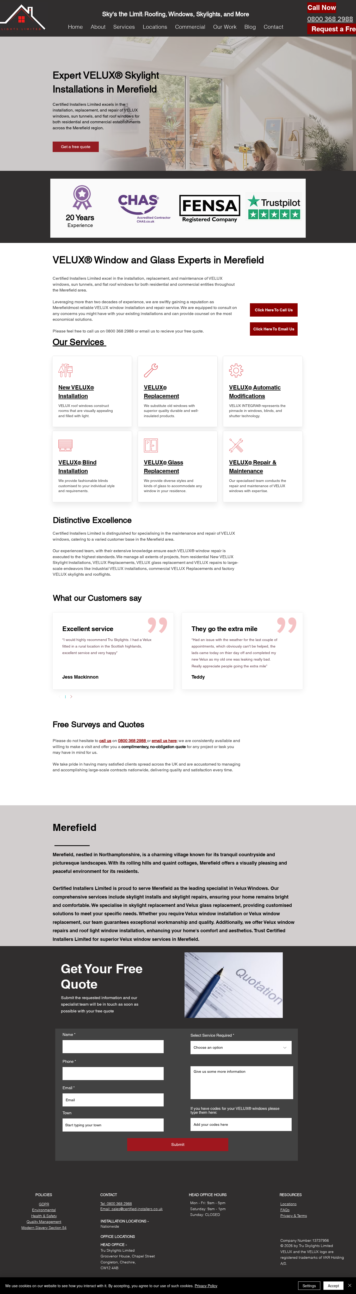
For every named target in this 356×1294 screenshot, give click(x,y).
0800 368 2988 (132, 740)
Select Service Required (211, 1035)
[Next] (71, 696)
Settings (309, 1285)
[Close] (350, 1285)
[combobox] (113, 1125)
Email (67, 1088)
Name (68, 1034)
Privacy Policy (206, 1285)
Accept (333, 1285)
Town (67, 1113)
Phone (68, 1061)
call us (105, 740)
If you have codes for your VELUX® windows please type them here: (235, 1110)
